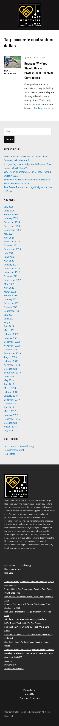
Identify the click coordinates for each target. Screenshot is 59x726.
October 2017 (10, 403)
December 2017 (12, 400)
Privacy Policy (10, 665)
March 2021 (10, 330)
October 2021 (10, 307)
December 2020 (12, 342)
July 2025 (9, 207)
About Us (8, 661)
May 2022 (9, 284)
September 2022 (12, 280)
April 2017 (9, 407)
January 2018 (11, 396)
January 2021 (11, 338)
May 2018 (9, 380)
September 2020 (12, 353)
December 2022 (12, 268)
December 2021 (12, 303)
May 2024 (9, 234)
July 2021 (9, 315)
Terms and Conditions (14, 669)
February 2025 (11, 214)
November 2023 (12, 241)
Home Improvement (11, 72)
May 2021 (9, 322)
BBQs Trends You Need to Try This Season (23, 623)
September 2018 (12, 372)
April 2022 (9, 288)
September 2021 (12, 311)
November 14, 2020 (36, 58)
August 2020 (10, 357)
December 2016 (12, 419)
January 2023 (11, 264)
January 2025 (11, 218)
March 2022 (10, 291)
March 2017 (10, 411)
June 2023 (9, 257)
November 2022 (12, 272)
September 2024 (12, 230)
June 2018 (9, 376)
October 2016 (10, 423)
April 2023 (9, 261)
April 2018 (9, 384)
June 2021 (9, 318)
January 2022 (11, 299)
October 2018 (10, 369)
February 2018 (11, 392)
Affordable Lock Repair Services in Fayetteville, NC (26, 619)
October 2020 (10, 349)
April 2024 (9, 237)
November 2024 (12, 226)
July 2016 (9, 430)
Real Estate (9, 454)
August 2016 (10, 426)
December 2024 (12, 222)
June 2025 (9, 210)
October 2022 (10, 276)
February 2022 (11, 295)
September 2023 (12, 249)
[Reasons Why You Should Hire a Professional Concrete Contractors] (12, 62)
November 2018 (12, 365)
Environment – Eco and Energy (19, 446)
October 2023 (10, 245)
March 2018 (10, 388)
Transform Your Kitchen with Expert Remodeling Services (29, 650)
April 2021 (9, 326)
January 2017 (11, 415)
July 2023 (9, 253)
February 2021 (11, 334)
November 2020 (12, 345)
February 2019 (11, 361)
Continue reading (44, 108)
